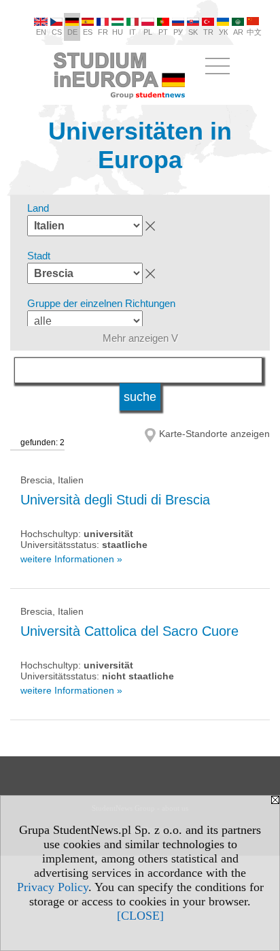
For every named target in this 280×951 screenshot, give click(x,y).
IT (132, 32)
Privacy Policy (52, 887)
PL (147, 32)
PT (163, 32)
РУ (178, 32)
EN (41, 32)
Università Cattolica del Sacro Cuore (129, 631)
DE (72, 32)
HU (117, 32)
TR (208, 32)
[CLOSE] (140, 915)
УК (223, 32)
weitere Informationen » (71, 558)
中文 (254, 32)
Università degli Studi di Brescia (115, 499)
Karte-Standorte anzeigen (214, 433)
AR (238, 32)
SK (193, 32)
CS (57, 32)
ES (87, 32)
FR (103, 32)
